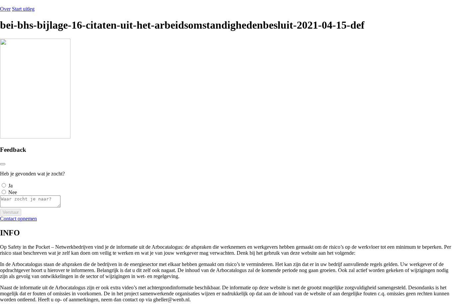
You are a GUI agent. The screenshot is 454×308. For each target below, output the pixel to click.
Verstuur (11, 212)
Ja (10, 185)
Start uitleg (23, 9)
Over (5, 9)
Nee (12, 192)
